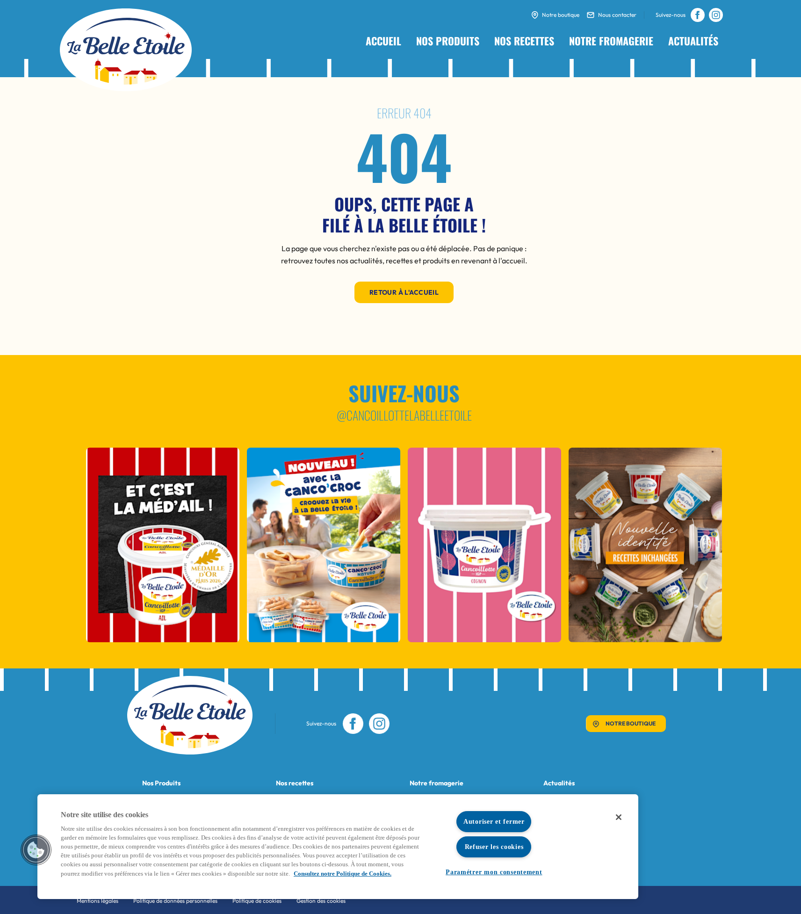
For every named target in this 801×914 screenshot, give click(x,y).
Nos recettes (524, 40)
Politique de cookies (256, 900)
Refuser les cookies (494, 846)
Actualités (693, 40)
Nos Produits (161, 783)
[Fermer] (618, 817)
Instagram (715, 15)
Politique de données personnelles (175, 900)
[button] (36, 850)
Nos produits (447, 40)
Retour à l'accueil (404, 292)
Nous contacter (617, 14)
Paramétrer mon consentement (494, 872)
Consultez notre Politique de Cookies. (342, 873)
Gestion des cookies (321, 900)
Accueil (383, 40)
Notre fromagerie (611, 40)
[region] (337, 846)
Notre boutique (560, 14)
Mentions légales (97, 900)
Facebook (697, 15)
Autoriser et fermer (494, 821)
